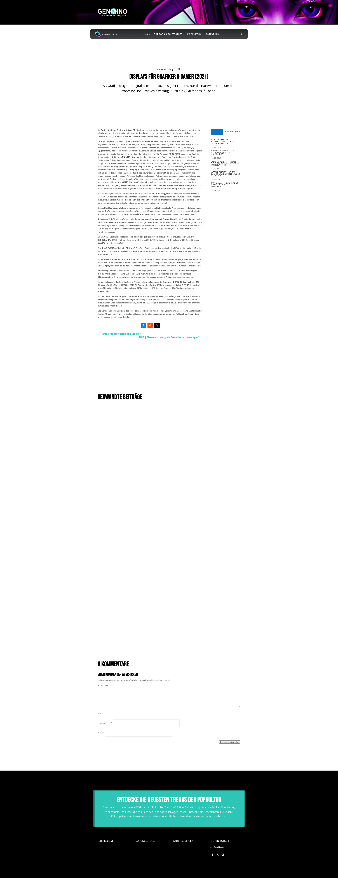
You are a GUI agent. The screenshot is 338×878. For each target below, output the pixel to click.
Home (147, 34)
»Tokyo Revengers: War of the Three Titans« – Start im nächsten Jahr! (225, 163)
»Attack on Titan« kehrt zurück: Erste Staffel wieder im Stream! (225, 174)
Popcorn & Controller (168, 34)
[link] (143, 325)
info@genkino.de (217, 847)
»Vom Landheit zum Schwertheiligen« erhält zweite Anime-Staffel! (223, 141)
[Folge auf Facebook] (212, 854)
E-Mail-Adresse (105, 723)
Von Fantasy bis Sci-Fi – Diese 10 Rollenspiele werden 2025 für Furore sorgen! (133, 646)
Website (101, 733)
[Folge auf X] (218, 854)
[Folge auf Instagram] (223, 854)
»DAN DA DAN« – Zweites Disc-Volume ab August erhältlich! (225, 185)
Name (101, 713)
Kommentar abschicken (229, 742)
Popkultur (194, 34)
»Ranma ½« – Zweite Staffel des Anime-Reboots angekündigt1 (224, 152)
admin (164, 69)
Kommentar (104, 685)
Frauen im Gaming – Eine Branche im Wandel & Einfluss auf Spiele (127, 562)
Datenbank (212, 34)
